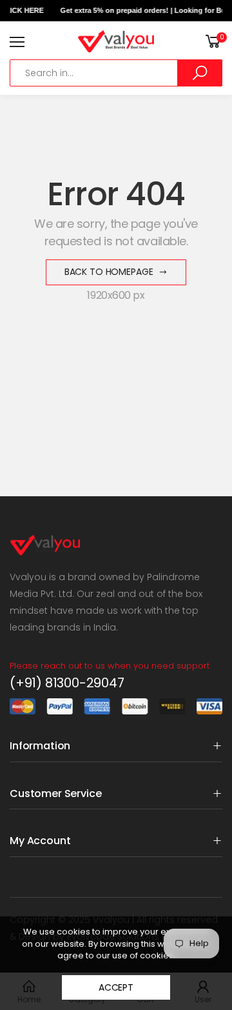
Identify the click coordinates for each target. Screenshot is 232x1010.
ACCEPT (116, 987)
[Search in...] (199, 72)
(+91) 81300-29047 (67, 683)
